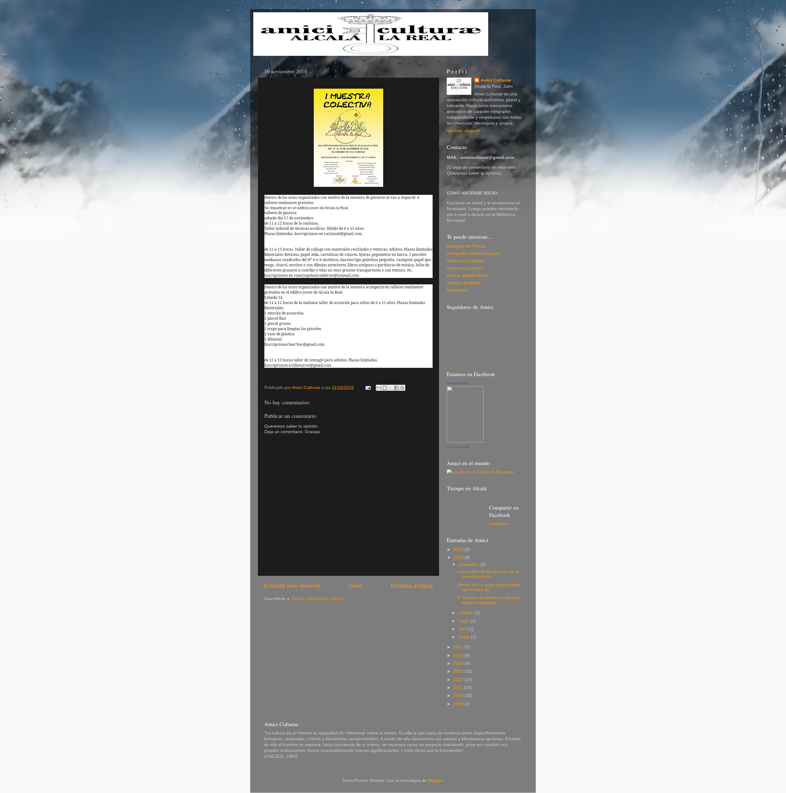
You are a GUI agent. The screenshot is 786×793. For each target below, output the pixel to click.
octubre (466, 612)
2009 (459, 704)
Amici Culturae (496, 80)
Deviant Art (457, 290)
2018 (459, 557)
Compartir (498, 524)
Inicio (356, 586)
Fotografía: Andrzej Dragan (473, 253)
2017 (459, 647)
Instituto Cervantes (465, 268)
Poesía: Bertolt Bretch (468, 275)
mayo (464, 621)
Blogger (435, 780)
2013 (459, 671)
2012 (459, 679)
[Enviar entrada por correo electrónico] (367, 387)
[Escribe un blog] (385, 388)
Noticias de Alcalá (464, 283)
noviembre (469, 564)
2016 (459, 655)
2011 (458, 687)
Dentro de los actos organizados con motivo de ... (488, 587)
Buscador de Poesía (466, 246)
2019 (459, 549)
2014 (459, 663)
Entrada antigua (412, 586)
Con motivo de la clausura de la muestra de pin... (488, 574)
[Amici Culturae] (465, 441)
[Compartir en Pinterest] (402, 388)
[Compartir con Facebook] (396, 388)
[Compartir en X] (390, 388)
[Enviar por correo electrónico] (379, 388)
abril (463, 629)
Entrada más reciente (292, 586)
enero (464, 637)
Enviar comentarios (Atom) (318, 598)
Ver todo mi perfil (463, 131)
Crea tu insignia (458, 447)
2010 (459, 695)
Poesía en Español (465, 261)
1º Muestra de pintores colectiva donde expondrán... (488, 600)
